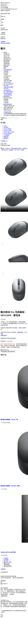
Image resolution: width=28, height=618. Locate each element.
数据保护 (6, 66)
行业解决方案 (7, 112)
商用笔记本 (7, 54)
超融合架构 (7, 65)
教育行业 (13, 113)
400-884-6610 (5, 349)
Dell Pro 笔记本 (7, 128)
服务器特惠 (7, 60)
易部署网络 (7, 62)
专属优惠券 (7, 79)
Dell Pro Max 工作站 (9, 131)
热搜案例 (6, 99)
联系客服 (4, 351)
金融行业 (22, 113)
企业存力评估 (7, 82)
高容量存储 (7, 63)
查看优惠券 (20, 332)
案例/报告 (6, 96)
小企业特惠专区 (8, 94)
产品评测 (6, 102)
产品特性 (6, 558)
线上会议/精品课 (8, 84)
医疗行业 (9, 115)
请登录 (2, 10)
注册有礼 (7, 10)
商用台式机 (7, 57)
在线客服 (5, 7)
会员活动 (6, 73)
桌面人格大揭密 (8, 80)
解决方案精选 (7, 104)
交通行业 (19, 115)
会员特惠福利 (7, 69)
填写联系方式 (4, 596)
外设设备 (24, 148)
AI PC (5, 125)
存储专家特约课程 (8, 87)
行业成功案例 (7, 113)
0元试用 (6, 74)
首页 (3, 148)
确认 (2, 616)
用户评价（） (7, 561)
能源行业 (14, 115)
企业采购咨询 (4, 572)
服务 (5, 68)
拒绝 (2, 615)
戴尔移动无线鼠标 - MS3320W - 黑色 (10, 485)
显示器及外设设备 (16, 148)
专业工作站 (7, 55)
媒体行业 (24, 115)
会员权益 (6, 71)
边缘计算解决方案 (8, 107)
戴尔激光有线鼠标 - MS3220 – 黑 (9, 419)
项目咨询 (3, 569)
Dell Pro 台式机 (7, 130)
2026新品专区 (7, 76)
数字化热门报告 (8, 98)
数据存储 (6, 136)
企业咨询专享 (12, 351)
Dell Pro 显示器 (7, 133)
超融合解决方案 (8, 109)
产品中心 (7, 148)
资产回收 (6, 77)
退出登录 (7, 13)
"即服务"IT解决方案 (9, 105)
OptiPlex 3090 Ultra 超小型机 (8, 552)
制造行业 (18, 113)
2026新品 (6, 127)
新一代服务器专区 (8, 91)
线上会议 (6, 85)
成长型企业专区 (8, 93)
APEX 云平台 (7, 110)
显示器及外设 (7, 58)
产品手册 (6, 101)
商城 (5, 52)
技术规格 (6, 559)
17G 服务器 (7, 135)
